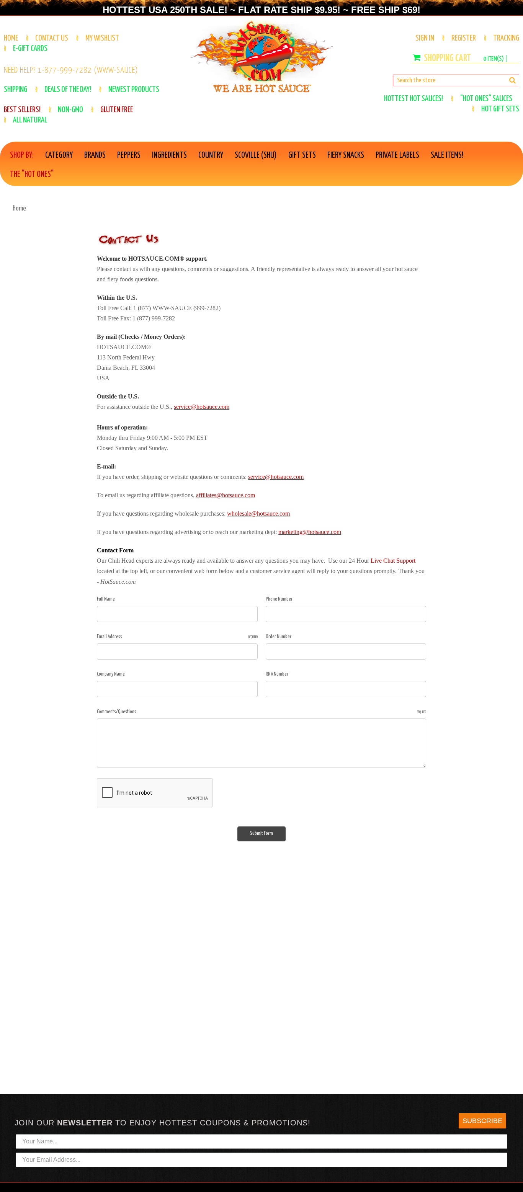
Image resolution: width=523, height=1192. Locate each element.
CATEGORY (59, 155)
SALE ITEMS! (447, 155)
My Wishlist (102, 38)
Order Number (278, 636)
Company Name (111, 674)
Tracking (506, 38)
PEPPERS (129, 155)
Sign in (424, 38)
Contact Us (51, 38)
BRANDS (95, 155)
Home (11, 38)
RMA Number (277, 674)
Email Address (177, 636)
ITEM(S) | (495, 59)
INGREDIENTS (169, 155)
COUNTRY (210, 155)
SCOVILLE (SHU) (256, 155)
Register (463, 38)
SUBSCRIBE (482, 1121)
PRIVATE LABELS (397, 155)
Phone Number (279, 599)
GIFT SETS (302, 155)
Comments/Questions (261, 711)
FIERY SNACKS (345, 155)
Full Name (106, 599)
